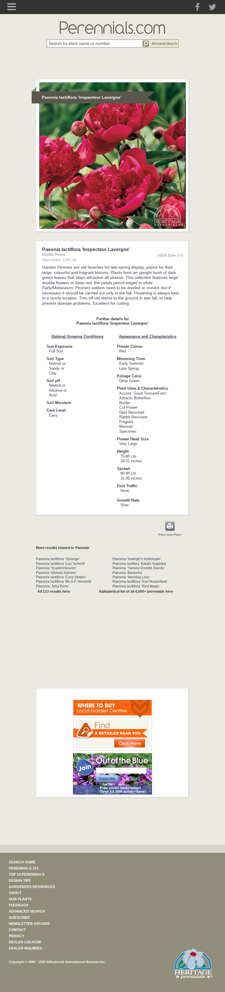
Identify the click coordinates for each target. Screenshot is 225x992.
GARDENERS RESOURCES (32, 887)
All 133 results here (54, 591)
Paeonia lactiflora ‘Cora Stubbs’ (61, 577)
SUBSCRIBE (19, 918)
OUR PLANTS (20, 899)
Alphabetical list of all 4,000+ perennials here (136, 591)
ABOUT (15, 893)
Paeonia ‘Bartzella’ (127, 573)
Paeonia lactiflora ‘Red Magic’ (136, 586)
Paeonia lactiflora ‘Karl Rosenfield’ (140, 581)
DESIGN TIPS (20, 881)
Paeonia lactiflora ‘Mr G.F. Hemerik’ (64, 581)
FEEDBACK (19, 905)
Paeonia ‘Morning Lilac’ (131, 577)
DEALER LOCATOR (25, 942)
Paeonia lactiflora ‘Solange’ (58, 559)
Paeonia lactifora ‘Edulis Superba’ (139, 564)
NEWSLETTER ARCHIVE (29, 924)
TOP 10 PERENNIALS (27, 874)
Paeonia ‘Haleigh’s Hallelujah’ (136, 559)
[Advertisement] (112, 67)
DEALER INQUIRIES (25, 948)
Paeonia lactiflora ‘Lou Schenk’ (61, 564)
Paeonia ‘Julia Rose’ (52, 586)
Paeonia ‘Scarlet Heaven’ (56, 568)
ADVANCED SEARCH (27, 911)
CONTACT (17, 930)
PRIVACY (16, 936)
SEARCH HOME (22, 862)
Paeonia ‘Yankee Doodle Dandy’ (138, 568)
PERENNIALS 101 (24, 868)
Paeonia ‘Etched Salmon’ (56, 573)
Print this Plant (169, 534)
